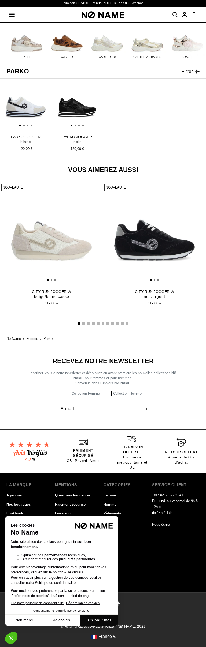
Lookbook (14, 513)
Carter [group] (67, 56)
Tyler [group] (26, 56)
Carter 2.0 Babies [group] (147, 56)
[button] (12, 14)
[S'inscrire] (145, 409)
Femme (110, 495)
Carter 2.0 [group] (107, 56)
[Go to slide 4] (93, 323)
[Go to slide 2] (83, 323)
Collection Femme (86, 394)
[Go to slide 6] (103, 323)
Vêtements (112, 513)
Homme (110, 504)
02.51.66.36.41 (171, 495)
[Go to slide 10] (122, 323)
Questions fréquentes (72, 495)
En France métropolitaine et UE (132, 462)
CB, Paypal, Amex (83, 461)
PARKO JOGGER (26, 139)
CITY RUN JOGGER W (51, 294)
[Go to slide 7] (107, 323)
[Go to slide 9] (117, 323)
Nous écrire (161, 524)
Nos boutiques (18, 504)
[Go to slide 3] (88, 323)
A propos (14, 495)
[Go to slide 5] (98, 323)
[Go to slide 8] (112, 323)
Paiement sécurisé (70, 504)
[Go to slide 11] (127, 323)
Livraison (63, 513)
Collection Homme (127, 394)
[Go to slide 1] (79, 323)
